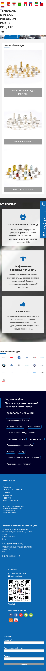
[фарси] (14, 3)
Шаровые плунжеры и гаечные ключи (23, 458)
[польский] (36, 5)
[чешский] (42, 3)
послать (24, 664)
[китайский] (8, 3)
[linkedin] (16, 615)
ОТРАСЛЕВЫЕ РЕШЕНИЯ (12, 490)
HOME (5, 484)
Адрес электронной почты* (13, 648)
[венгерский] (19, 3)
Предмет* (7, 656)
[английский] (8, 5)
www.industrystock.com (10, 512)
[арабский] (19, 5)
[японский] (3, 5)
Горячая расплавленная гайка (20, 445)
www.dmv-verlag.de (9, 510)
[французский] (30, 5)
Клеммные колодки (15, 426)
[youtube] (21, 615)
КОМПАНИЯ (7, 495)
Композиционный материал (19, 464)
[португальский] (36, 3)
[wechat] (26, 615)
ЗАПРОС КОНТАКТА (10, 501)
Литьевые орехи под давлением (21, 433)
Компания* (8, 640)
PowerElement (34, 426)
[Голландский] (3, 7)
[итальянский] (25, 5)
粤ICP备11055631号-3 (11, 556)
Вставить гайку (36, 439)
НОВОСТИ (7, 498)
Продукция (7, 487)
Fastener (10, 451)
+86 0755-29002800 (18, 573)
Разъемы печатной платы (18, 420)
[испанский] (42, 5)
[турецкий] (25, 3)
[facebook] (11, 615)
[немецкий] (3, 3)
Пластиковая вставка (16, 439)
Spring (21, 451)
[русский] (30, 3)
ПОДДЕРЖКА (8, 492)
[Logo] (8, 19)
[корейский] (14, 5)
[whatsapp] (31, 615)
